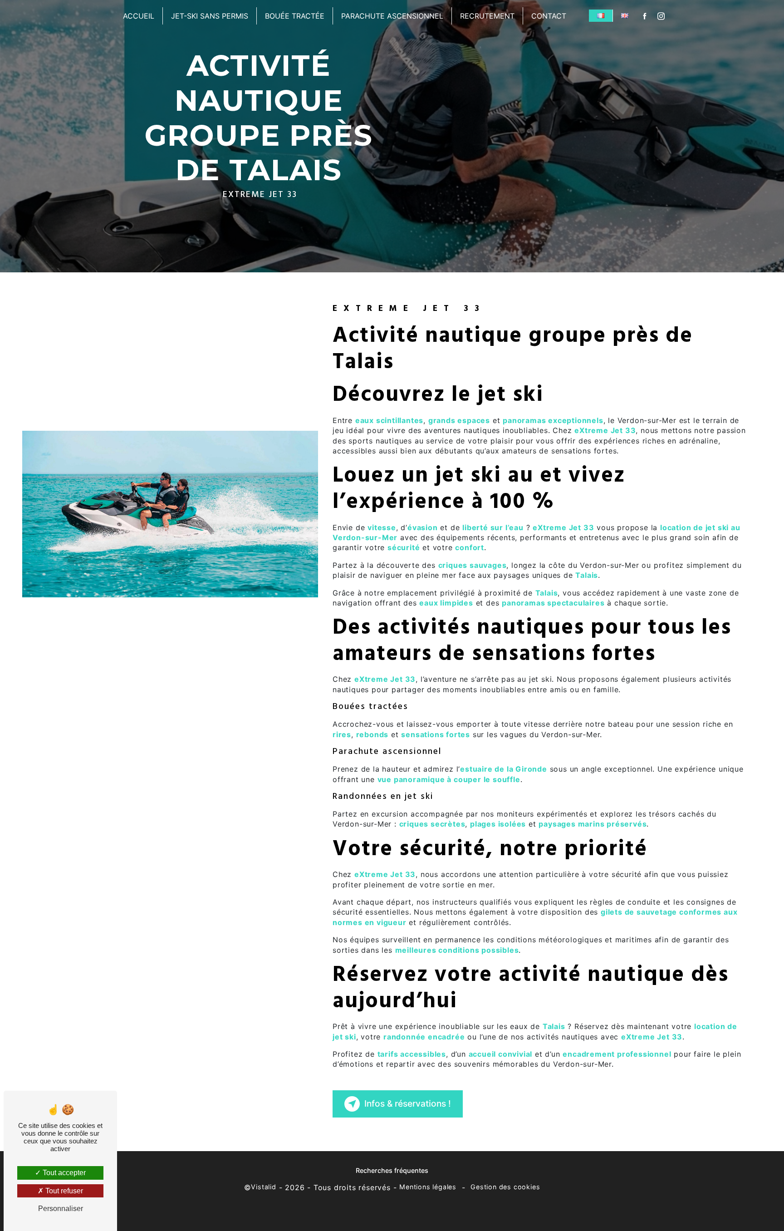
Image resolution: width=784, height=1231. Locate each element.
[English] (624, 16)
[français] (600, 16)
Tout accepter (63, 1173)
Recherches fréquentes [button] (392, 1170)
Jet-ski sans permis (209, 15)
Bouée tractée (294, 15)
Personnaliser (60, 1208)
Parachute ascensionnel (392, 15)
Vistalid (263, 1187)
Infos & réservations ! (407, 1103)
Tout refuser (63, 1191)
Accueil (138, 15)
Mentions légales (427, 1187)
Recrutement (487, 15)
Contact (548, 15)
